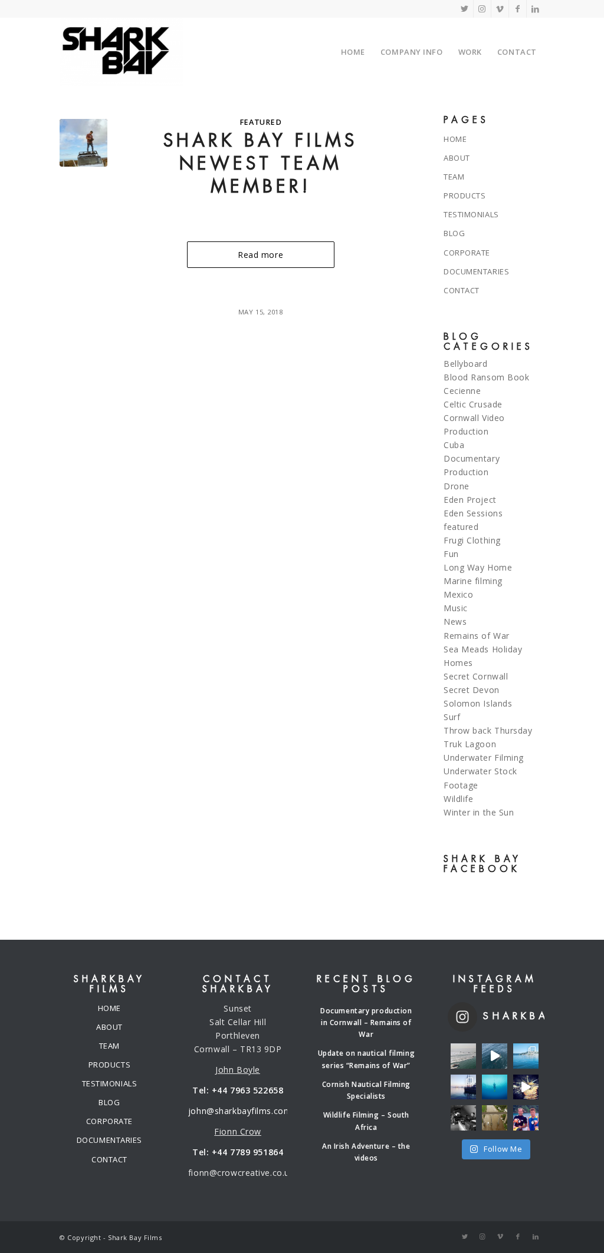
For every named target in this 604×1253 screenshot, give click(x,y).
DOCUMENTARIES (476, 271)
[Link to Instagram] (482, 9)
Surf (452, 716)
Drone (457, 486)
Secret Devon (472, 689)
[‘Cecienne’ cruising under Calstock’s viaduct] (494, 1118)
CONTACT (462, 290)
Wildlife (458, 798)
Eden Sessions (473, 513)
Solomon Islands (478, 703)
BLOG (454, 233)
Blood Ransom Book (487, 377)
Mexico (458, 594)
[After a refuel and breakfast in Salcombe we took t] (526, 1056)
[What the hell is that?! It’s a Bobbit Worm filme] (526, 1087)
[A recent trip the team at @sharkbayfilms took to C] (463, 1056)
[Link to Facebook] (517, 9)
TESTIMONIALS (471, 214)
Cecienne (462, 390)
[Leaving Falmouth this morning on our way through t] (463, 1087)
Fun (451, 553)
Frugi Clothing (472, 540)
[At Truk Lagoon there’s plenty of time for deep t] (494, 1087)
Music (456, 608)
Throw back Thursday (488, 730)
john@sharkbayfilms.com (239, 1110)
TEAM (454, 176)
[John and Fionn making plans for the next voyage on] (463, 1118)
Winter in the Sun (479, 812)
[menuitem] (353, 52)
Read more (260, 254)
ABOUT (457, 158)
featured (260, 122)
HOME (455, 139)
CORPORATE (467, 252)
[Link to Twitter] (464, 9)
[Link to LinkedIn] (535, 9)
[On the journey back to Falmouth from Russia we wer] (494, 1056)
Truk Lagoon (470, 744)
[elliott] (83, 143)
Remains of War (477, 635)
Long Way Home (478, 567)
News (455, 621)
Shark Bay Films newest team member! (260, 163)
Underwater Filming (484, 757)
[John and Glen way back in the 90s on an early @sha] (526, 1118)
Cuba (454, 444)
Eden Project (470, 499)
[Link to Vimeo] (499, 9)
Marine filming (473, 580)
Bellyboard (466, 363)
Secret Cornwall (476, 676)
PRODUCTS (464, 195)
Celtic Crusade (473, 404)
